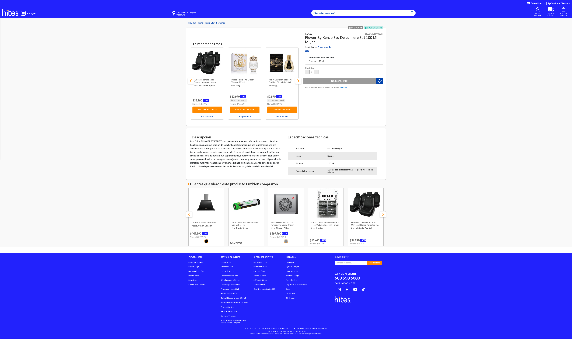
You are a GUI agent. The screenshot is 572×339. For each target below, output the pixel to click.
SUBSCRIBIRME (374, 263)
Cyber (288, 289)
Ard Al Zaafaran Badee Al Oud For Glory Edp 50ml (280, 81)
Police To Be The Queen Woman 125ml (242, 81)
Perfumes (221, 22)
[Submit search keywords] (412, 12)
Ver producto (207, 116)
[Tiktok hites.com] (363, 288)
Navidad (192, 22)
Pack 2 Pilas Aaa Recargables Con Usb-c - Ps (244, 223)
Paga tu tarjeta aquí (195, 262)
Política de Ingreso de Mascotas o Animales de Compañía (233, 321)
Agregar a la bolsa (207, 110)
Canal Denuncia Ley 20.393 (264, 289)
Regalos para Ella (206, 22)
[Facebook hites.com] (347, 288)
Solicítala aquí (193, 267)
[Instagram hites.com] (339, 288)
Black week (290, 298)
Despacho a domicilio (229, 275)
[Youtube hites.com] (355, 288)
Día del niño (290, 293)
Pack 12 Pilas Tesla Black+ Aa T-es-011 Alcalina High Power (325, 223)
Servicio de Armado (229, 311)
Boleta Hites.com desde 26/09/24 (234, 302)
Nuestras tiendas (260, 267)
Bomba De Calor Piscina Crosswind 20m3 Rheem (282, 223)
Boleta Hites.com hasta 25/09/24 (234, 298)
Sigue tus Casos (292, 271)
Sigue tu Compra (292, 267)
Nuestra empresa (261, 262)
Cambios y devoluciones (230, 284)
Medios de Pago (292, 275)
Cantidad (309, 68)
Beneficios (192, 280)
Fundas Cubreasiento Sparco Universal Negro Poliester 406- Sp (205, 81)
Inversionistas (259, 271)
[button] (537, 11)
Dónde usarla (193, 275)
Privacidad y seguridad (230, 289)
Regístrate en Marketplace (296, 284)
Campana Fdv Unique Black (204, 222)
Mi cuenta (290, 262)
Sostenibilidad (259, 284)
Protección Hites (227, 307)
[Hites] (10, 12)
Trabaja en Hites (260, 275)
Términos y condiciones (230, 280)
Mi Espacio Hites (260, 280)
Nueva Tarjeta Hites (196, 271)
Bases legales (291, 280)
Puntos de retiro (227, 271)
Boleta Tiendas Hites (229, 293)
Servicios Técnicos (228, 316)
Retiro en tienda (227, 267)
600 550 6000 (347, 278)
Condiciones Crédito (196, 284)
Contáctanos (226, 262)
